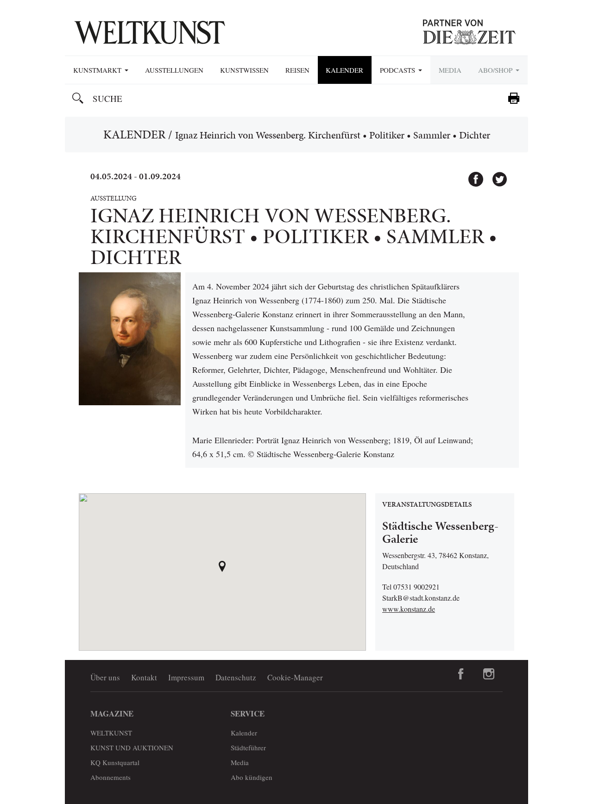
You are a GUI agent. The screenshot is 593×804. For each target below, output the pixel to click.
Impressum (186, 677)
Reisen (297, 70)
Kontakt (144, 677)
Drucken (514, 98)
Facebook (471, 175)
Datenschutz (235, 677)
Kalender (344, 70)
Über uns (105, 677)
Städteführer (248, 747)
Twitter (495, 175)
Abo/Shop (496, 70)
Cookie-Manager (295, 677)
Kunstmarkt (98, 70)
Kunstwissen (244, 70)
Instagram (489, 674)
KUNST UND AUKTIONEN (131, 747)
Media (450, 70)
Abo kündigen (251, 777)
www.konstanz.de (408, 609)
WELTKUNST (111, 732)
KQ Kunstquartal (114, 762)
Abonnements (110, 777)
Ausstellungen (174, 70)
